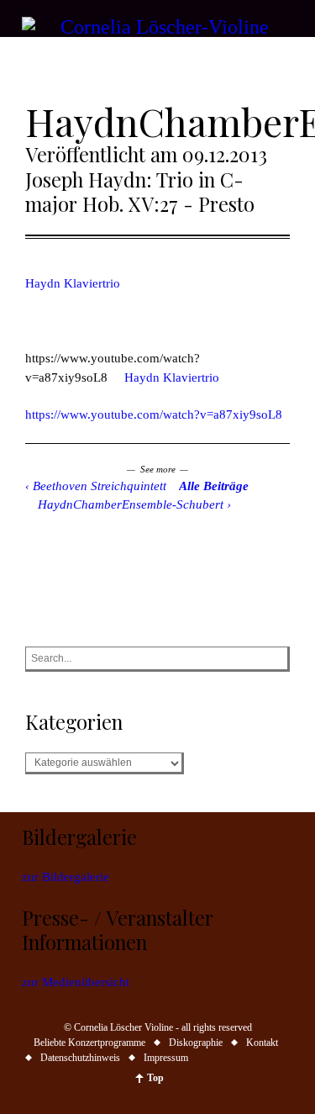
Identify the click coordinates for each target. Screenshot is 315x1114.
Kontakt (262, 1042)
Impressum (166, 1058)
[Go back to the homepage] (157, 27)
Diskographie (196, 1042)
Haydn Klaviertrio (72, 283)
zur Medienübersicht (75, 982)
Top (155, 1078)
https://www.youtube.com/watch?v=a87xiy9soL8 (153, 414)
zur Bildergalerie (65, 877)
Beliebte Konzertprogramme (89, 1042)
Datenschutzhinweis (80, 1058)
